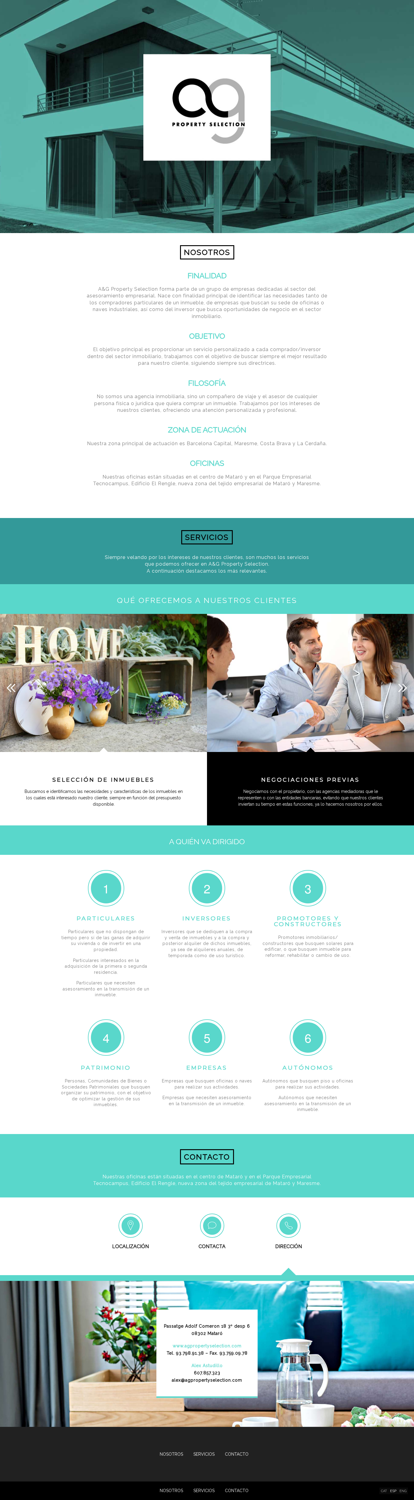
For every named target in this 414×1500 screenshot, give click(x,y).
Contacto (237, 1490)
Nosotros (171, 1490)
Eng (402, 1491)
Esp (393, 1491)
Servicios (204, 1490)
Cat (384, 1491)
